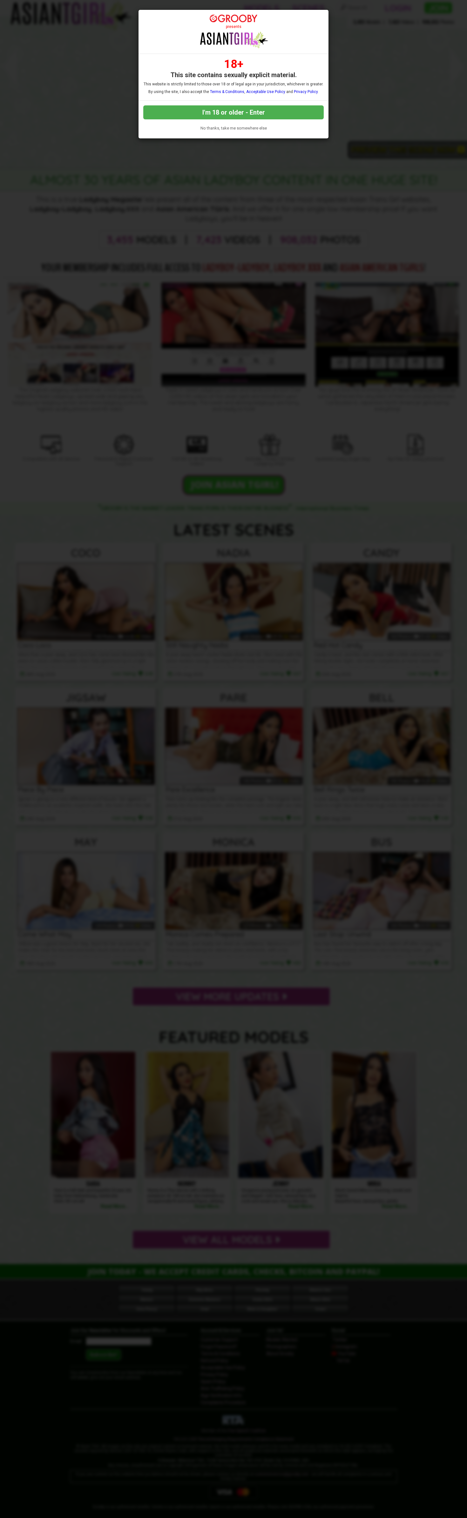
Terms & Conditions (227, 92)
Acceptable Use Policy (265, 92)
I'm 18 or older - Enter (233, 112)
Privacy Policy (306, 92)
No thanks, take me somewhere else (233, 128)
